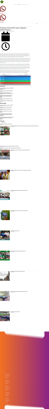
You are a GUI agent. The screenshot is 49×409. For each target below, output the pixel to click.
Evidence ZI (6, 377)
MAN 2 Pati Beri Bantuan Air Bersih (15, 230)
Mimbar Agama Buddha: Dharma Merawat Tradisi (6, 105)
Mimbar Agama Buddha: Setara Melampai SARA (6, 107)
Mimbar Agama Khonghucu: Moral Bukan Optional (6, 100)
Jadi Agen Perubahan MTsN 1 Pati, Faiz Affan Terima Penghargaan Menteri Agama (21, 170)
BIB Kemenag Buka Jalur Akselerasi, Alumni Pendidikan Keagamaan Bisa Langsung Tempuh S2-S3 (6, 93)
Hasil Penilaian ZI (7, 394)
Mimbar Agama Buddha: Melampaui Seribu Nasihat (6, 90)
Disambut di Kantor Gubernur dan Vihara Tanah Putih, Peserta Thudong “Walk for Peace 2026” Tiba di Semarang (6, 118)
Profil (14, 4)
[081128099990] (3, 8)
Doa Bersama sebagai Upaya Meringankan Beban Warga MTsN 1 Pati (19, 291)
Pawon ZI (24, 4)
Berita (27, 4)
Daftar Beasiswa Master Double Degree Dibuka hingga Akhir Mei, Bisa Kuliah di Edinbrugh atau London (6, 96)
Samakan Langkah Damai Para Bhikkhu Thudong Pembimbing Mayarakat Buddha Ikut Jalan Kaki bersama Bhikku (6, 114)
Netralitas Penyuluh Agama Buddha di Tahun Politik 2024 (18, 271)
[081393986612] (3, 17)
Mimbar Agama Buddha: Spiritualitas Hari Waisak (6, 98)
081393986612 (2, 21)
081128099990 (2, 12)
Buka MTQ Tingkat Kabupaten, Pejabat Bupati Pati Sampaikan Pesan (19, 190)
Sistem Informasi (19, 4)
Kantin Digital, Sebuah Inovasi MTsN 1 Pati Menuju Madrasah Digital (19, 210)
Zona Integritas (7, 374)
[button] (36, 23)
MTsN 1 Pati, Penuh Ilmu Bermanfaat (15, 311)
